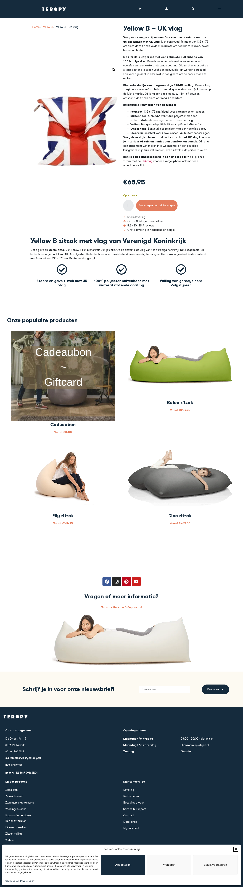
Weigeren (169, 864)
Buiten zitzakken (15, 821)
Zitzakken (11, 789)
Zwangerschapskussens (19, 802)
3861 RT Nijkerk (15, 745)
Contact (128, 815)
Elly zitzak (63, 515)
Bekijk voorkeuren (215, 864)
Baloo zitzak (180, 402)
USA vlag (147, 161)
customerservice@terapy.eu (23, 757)
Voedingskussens (15, 809)
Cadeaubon (63, 424)
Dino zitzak (180, 515)
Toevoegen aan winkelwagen (157, 205)
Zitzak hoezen (14, 796)
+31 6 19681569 (14, 751)
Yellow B (47, 27)
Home (36, 27)
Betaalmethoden (133, 802)
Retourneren (131, 796)
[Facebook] (106, 581)
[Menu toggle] (219, 9)
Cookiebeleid (12, 880)
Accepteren (123, 864)
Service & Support (134, 809)
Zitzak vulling (13, 833)
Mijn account (131, 828)
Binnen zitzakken (16, 827)
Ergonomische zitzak (18, 815)
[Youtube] (136, 581)
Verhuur (9, 840)
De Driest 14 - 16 (15, 738)
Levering (128, 789)
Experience (130, 821)
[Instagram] (116, 581)
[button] (236, 849)
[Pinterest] (126, 581)
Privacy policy (27, 880)
